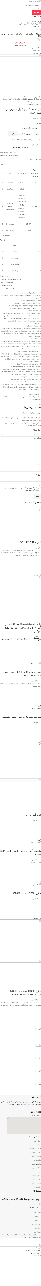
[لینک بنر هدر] (20, 643)
